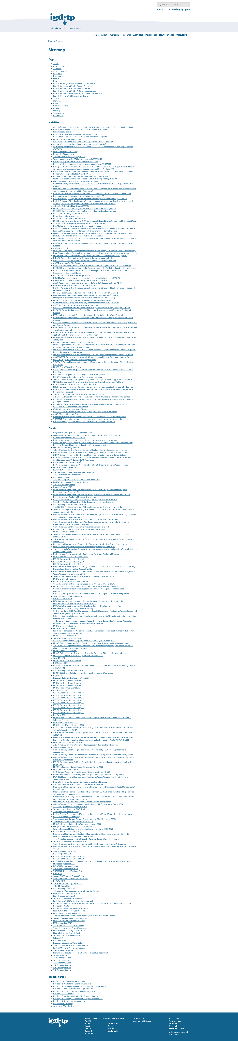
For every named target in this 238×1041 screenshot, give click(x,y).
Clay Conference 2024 (62, 599)
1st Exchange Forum (61, 955)
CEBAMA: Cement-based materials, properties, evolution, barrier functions (85, 412)
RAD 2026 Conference (62, 470)
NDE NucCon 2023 (60, 663)
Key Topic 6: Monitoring (63, 994)
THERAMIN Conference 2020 (65, 869)
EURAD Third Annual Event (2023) (67, 688)
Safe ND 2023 (59, 658)
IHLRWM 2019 (59, 881)
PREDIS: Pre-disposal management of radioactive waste (77, 226)
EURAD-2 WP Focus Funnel (64, 628)
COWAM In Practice (61, 248)
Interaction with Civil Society (65, 152)
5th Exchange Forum (62, 965)
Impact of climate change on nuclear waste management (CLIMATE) (82, 164)
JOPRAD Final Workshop (63, 950)
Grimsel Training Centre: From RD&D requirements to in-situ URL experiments (86, 519)
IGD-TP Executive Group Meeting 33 (68, 710)
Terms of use (58, 113)
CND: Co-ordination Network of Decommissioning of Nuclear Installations (84, 261)
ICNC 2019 (57, 874)
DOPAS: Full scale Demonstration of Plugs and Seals (75, 384)
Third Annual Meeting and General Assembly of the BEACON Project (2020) (85, 819)
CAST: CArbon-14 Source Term (66, 414)
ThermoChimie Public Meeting (66, 812)
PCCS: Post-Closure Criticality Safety (69, 218)
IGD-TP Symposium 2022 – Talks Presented (71, 88)
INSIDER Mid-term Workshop (65, 866)
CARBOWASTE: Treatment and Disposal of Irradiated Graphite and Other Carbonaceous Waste (93, 357)
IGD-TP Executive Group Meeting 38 (68, 698)
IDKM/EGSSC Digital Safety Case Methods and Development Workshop (83, 673)
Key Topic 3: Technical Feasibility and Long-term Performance (79, 986)
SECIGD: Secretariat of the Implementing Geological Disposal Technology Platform (88, 382)
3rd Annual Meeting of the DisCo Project (70, 809)
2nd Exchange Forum (62, 958)
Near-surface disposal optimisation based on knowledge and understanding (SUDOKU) (90, 199)
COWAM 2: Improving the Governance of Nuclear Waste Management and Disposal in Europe (92, 265)
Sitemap (56, 111)
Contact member (60, 71)
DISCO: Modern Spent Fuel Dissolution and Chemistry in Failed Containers (84, 422)
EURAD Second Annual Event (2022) (68, 725)
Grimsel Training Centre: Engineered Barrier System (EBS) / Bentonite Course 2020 (88, 804)
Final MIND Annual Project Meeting (68, 933)
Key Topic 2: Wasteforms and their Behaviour (72, 984)
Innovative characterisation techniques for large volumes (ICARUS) (81, 176)
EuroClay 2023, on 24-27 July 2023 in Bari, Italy (73, 608)
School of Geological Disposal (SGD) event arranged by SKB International (84, 576)
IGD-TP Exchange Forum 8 (64, 896)
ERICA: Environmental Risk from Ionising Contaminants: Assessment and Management (90, 256)
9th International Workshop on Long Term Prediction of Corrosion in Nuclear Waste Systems (92, 539)
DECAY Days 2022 (60, 690)
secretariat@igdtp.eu (179, 9)
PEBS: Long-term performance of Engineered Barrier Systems (79, 374)
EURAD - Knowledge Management (67, 139)
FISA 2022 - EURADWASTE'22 (65, 722)
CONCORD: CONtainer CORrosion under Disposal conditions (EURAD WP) (83, 142)
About (104, 35)
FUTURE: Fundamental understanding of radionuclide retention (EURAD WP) (85, 293)
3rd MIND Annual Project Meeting (67, 935)
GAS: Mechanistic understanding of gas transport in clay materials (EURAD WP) (86, 295)
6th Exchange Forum (62, 968)
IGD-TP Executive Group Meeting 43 (68, 559)
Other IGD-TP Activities (63, 1006)
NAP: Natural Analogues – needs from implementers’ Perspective (80, 137)
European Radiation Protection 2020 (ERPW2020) (74, 826)
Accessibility (58, 66)
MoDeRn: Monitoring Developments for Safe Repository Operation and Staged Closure (90, 404)
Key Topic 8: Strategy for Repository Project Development (78, 999)
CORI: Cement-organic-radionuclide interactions (74, 285)
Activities (138, 35)
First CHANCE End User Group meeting (69, 948)
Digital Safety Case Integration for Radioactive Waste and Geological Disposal (86, 554)
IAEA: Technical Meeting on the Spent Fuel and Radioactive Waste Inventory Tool (87, 606)
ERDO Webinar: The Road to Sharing (68, 742)
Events (170, 35)
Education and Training (63, 1004)
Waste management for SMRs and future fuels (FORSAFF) (77, 159)
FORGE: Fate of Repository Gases (67, 367)
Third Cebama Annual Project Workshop (70, 928)
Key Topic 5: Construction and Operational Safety (74, 991)
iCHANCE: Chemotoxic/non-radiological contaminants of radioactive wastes (85, 211)
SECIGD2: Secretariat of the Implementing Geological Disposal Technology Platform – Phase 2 (93, 379)
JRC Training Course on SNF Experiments (70, 807)
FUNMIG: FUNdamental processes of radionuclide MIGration (78, 236)
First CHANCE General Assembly (66, 913)
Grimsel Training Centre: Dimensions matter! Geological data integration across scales (90, 450)
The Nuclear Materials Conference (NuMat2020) (73, 822)
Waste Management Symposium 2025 (69, 574)
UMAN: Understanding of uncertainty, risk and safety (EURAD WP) (81, 280)
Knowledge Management (64, 154)
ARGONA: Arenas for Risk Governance (69, 263)
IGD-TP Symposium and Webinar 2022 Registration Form (77, 93)
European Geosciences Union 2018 (67, 943)
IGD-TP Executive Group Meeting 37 (68, 700)
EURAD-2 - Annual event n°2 (65, 467)
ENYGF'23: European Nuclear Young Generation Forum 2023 (78, 656)
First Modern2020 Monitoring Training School (73, 901)
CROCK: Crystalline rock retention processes (72, 275)
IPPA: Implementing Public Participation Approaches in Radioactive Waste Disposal (88, 315)
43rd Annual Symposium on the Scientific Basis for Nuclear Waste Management (86, 839)
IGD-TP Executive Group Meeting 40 (68, 693)
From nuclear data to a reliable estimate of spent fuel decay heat (80, 953)
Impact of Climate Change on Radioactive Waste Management (79, 445)
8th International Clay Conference (67, 883)
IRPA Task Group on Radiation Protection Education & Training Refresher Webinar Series (90, 465)
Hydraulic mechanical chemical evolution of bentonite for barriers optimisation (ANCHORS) (92, 194)
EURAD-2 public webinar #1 (64, 636)
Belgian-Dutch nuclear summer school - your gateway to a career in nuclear (85, 440)
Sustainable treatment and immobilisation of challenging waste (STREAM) (85, 179)
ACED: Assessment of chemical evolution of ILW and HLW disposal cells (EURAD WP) (88, 283)
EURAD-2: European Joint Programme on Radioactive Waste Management (84, 208)
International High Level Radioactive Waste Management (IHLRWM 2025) (84, 547)
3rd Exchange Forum (62, 960)
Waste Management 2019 (64, 888)
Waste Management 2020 (64, 851)
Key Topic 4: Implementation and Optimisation (73, 989)
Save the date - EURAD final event (67, 596)
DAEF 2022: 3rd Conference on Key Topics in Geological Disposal (80, 782)
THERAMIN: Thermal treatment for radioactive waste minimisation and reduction (88, 419)
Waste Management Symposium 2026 (69, 504)
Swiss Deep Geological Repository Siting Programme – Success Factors (83, 502)
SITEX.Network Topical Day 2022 (67, 638)
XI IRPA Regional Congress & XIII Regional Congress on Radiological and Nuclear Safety (89, 455)
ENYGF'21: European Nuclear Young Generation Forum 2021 (78, 767)
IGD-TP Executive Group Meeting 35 (68, 705)
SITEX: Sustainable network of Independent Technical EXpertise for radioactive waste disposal (93, 355)
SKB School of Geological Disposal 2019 (69, 841)
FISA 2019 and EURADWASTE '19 (66, 893)
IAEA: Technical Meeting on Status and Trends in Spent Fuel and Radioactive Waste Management (94, 571)
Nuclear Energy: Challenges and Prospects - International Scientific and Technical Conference (92, 814)
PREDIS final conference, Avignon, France (70, 581)
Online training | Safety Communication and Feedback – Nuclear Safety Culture (86, 435)
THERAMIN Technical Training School (69, 871)
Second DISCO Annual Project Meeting (69, 876)
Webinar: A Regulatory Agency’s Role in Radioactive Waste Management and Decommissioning (93, 443)
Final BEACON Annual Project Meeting (69, 911)
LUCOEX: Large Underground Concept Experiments (74, 360)
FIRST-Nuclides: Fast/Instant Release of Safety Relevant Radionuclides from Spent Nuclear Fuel (93, 387)
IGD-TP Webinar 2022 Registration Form (70, 96)
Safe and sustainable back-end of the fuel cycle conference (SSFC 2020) (83, 829)
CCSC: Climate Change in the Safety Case (70, 213)
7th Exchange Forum (62, 970)
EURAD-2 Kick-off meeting (64, 579)
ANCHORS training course (64, 485)
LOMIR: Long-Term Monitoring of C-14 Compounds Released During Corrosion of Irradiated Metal (94, 221)
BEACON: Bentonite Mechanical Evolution (70, 407)
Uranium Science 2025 (62, 487)
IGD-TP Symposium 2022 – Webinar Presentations (74, 91)
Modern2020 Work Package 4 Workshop (70, 908)
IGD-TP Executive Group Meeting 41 (68, 564)
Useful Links (182, 35)
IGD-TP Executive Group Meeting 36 (68, 703)
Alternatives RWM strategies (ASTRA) (69, 157)
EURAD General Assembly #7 (65, 651)
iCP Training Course (61, 477)
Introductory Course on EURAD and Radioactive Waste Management (82, 802)
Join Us (56, 98)
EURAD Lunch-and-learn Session (67, 661)
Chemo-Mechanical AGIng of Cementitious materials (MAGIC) (79, 144)
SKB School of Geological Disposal (67, 898)
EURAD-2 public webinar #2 (64, 626)
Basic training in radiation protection (69, 438)
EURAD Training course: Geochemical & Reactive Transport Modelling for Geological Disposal (92, 653)
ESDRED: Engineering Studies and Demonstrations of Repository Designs (84, 258)
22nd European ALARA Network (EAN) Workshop (73, 460)
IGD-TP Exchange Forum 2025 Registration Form (74, 83)
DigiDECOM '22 (59, 675)
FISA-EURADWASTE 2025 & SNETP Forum (70, 557)
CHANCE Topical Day (61, 886)
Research (126, 35)
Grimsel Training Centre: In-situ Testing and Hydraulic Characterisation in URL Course (89, 844)
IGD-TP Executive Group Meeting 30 (68, 856)
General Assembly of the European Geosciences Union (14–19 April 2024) (84, 584)
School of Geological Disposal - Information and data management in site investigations (91, 594)
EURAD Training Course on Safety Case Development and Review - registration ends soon (91, 643)
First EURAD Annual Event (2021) (67, 769)
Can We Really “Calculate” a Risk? (67, 462)
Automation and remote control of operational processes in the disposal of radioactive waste (93, 127)
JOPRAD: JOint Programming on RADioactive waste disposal (78, 394)
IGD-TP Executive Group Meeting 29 (68, 859)
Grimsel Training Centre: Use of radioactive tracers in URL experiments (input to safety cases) (93, 755)
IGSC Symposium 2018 (62, 923)
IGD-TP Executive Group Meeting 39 (68, 695)
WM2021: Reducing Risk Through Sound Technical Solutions (78, 784)
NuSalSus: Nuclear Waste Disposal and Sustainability (75, 134)
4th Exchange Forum (62, 963)
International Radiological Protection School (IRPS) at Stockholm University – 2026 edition (92, 457)
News (162, 35)
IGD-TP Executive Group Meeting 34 (68, 708)
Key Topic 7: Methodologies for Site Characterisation (75, 996)
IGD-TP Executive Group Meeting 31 (68, 831)
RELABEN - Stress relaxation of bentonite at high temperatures (80, 129)
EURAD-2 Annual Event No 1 (65, 532)
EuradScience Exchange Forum (66, 447)
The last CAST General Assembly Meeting (70, 945)
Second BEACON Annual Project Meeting (70, 918)
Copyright (57, 74)
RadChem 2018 (59, 940)
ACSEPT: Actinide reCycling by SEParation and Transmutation (79, 223)
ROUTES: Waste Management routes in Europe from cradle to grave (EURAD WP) (87, 278)
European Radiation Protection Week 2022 (71, 678)
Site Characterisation (62, 132)
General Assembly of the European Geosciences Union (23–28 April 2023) (84, 641)
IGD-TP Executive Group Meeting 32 (68, 713)
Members (114, 35)
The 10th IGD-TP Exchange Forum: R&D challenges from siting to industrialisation (88, 507)
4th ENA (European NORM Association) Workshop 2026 (76, 480)
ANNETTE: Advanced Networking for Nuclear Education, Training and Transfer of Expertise (91, 397)
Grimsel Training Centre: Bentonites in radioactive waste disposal (81, 527)
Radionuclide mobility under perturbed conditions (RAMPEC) (78, 196)
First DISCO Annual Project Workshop (69, 930)
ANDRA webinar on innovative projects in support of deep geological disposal (85, 745)
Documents (151, 35)
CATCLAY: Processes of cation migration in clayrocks (75, 305)
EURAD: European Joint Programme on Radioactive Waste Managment (83, 300)
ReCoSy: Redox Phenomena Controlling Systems (73, 342)
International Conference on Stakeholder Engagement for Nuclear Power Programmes (90, 544)
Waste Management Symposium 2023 (69, 670)
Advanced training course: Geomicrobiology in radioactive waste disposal (84, 916)
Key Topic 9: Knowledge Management (69, 1001)
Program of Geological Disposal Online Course (72, 433)
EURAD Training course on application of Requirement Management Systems (86, 586)
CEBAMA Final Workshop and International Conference (76, 891)
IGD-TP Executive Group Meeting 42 (68, 561)
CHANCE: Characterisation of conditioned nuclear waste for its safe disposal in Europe (89, 417)
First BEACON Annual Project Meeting (69, 921)
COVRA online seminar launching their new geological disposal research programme (88, 774)
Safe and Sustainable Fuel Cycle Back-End (70, 879)
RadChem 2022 (59, 715)
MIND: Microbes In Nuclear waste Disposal (70, 409)
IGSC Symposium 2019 (62, 854)
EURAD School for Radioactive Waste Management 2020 (77, 824)
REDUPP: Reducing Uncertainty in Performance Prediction (77, 377)
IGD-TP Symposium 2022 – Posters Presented (72, 86)
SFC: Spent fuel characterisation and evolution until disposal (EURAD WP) (84, 298)
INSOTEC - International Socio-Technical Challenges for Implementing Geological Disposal (91, 308)
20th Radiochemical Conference (67, 475)
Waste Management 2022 (64, 747)
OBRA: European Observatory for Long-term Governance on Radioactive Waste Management (92, 233)
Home (96, 35)
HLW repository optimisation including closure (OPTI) (75, 162)
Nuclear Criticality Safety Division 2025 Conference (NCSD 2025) (80, 529)
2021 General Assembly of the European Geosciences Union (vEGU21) (82, 772)
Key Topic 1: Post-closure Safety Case (69, 981)
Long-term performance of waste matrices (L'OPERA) (76, 181)
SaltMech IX (58, 938)
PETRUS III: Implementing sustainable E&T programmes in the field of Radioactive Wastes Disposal (94, 268)
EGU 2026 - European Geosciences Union (70, 482)
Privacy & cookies (60, 106)
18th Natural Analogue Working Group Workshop (73, 472)
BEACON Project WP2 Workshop (66, 817)
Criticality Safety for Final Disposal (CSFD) (71, 206)
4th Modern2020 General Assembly (68, 925)
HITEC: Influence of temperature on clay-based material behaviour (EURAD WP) (86, 303)
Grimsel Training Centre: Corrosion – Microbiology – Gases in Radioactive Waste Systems (91, 452)
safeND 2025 (58, 542)
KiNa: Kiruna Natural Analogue (66, 216)
